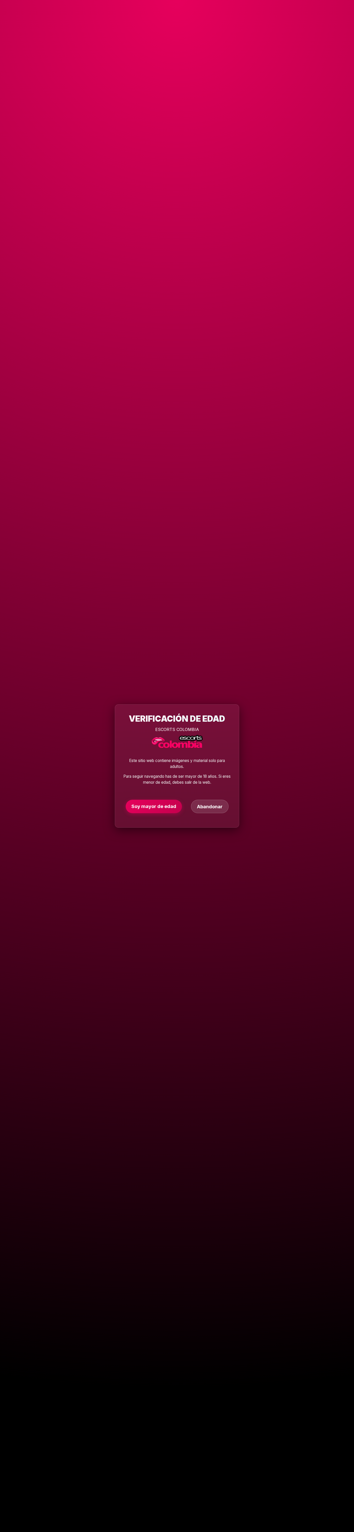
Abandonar (210, 806)
